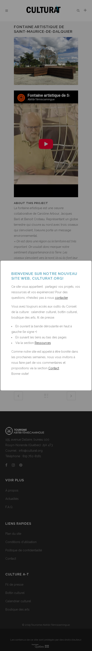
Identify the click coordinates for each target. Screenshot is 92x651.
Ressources (43, 343)
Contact (53, 368)
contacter (61, 297)
